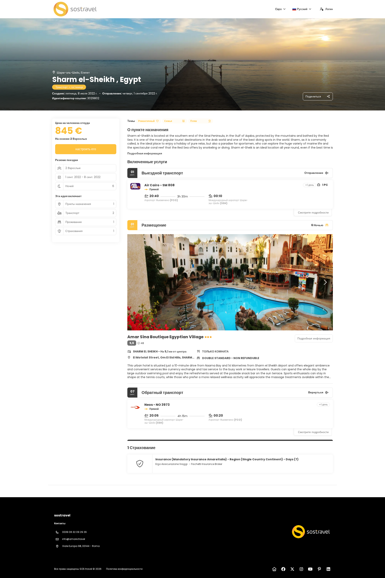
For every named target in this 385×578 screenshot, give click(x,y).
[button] (135, 282)
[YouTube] (310, 569)
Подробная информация (144, 153)
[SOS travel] (310, 532)
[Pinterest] (319, 569)
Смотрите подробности (313, 213)
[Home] (274, 569)
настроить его (85, 149)
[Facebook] (283, 569)
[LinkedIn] (328, 569)
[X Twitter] (292, 569)
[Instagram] (301, 569)
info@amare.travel (73, 539)
